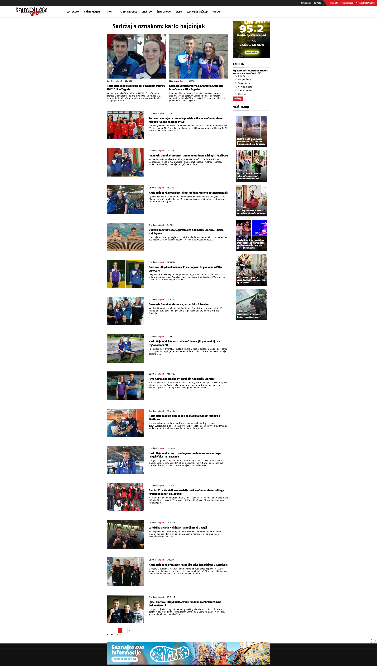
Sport (119, 81)
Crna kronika (128, 11)
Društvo (147, 11)
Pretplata (334, 3)
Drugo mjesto (244, 79)
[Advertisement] (251, 371)
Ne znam (242, 94)
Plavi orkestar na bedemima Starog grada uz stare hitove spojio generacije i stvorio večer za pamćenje (250, 244)
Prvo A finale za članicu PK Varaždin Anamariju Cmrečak (182, 378)
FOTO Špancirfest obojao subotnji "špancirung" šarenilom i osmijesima (249, 176)
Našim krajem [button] (92, 11)
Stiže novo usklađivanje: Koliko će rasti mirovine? (249, 316)
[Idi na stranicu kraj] (140, 630)
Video (179, 11)
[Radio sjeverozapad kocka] (251, 39)
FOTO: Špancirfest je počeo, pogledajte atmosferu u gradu (251, 212)
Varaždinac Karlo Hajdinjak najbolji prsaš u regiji (178, 527)
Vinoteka (317, 3)
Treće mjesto (244, 83)
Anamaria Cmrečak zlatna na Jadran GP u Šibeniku (179, 304)
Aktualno (73, 11)
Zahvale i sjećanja (197, 11)
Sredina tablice (245, 90)
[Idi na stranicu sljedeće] (134, 630)
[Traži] (320, 11)
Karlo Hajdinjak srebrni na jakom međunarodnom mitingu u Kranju (188, 192)
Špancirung (164, 11)
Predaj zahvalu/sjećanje (366, 3)
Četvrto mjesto (245, 87)
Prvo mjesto (243, 76)
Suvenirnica (306, 3)
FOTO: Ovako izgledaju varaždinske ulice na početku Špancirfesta (251, 280)
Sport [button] (110, 11)
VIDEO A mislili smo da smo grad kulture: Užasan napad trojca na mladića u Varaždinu (251, 141)
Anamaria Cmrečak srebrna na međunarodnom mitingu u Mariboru (188, 155)
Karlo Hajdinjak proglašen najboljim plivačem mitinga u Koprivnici (188, 564)
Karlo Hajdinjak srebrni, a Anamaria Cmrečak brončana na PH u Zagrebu (196, 87)
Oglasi (217, 11)
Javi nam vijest (347, 3)
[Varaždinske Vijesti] (31, 10)
